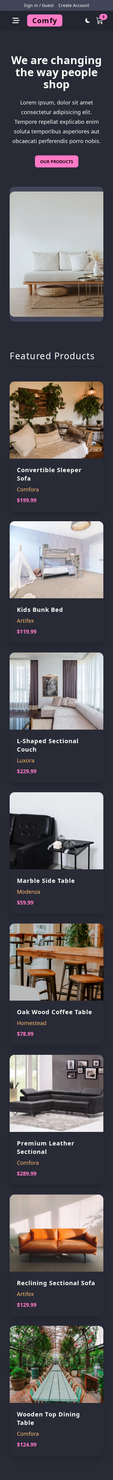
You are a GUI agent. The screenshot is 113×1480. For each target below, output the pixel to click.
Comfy (44, 20)
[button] (16, 20)
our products (56, 161)
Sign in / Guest (39, 5)
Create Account (73, 5)
